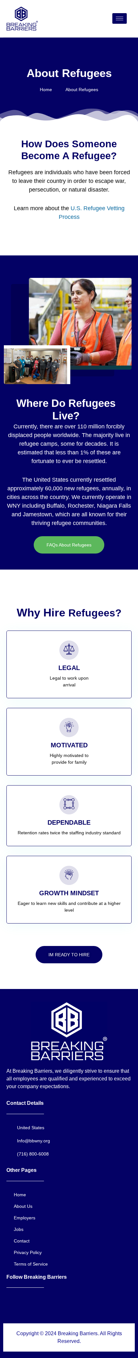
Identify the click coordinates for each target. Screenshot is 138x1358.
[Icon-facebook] (12, 1304)
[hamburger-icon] (119, 18)
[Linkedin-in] (69, 1304)
